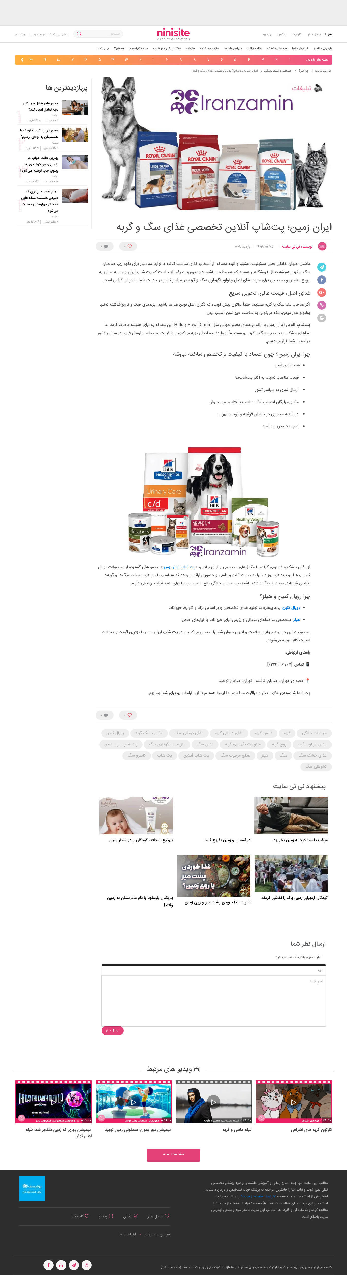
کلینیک (297, 34)
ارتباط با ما (127, 1234)
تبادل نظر (314, 34)
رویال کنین (291, 607)
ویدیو (267, 34)
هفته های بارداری (317, 59)
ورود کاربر (39, 34)
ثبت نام (20, 34)
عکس (281, 34)
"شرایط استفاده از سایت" (258, 1197)
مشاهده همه (173, 1154)
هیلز (296, 620)
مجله (328, 34)
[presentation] (299, 60)
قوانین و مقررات (157, 1234)
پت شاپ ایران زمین (178, 567)
